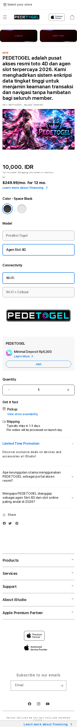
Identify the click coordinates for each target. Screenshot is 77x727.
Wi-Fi (10, 278)
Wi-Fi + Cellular (17, 292)
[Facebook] (5, 524)
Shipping (23, 172)
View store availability (22, 414)
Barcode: (28, 104)
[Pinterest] (18, 524)
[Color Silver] (21, 208)
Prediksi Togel (17, 235)
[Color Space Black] (7, 209)
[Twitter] (11, 524)
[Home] (27, 17)
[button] (5, 17)
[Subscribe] (61, 685)
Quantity (9, 379)
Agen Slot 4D (16, 250)
